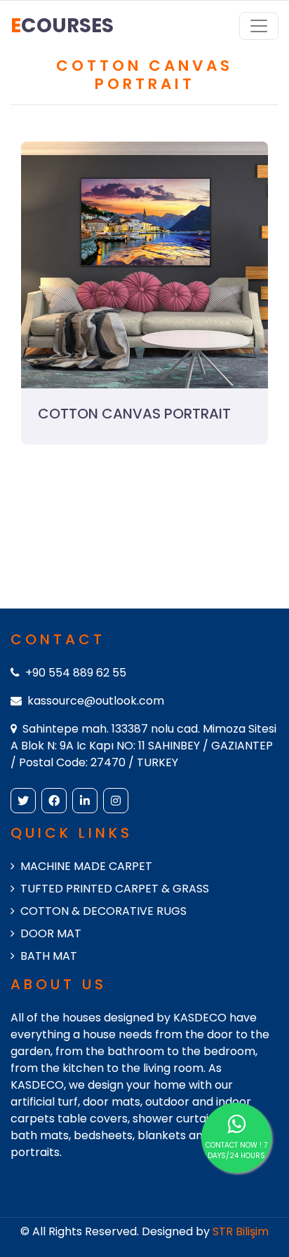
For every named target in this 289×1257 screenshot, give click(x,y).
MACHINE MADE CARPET (86, 866)
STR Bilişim (241, 1231)
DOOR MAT (50, 933)
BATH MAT (48, 956)
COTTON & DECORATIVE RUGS (103, 911)
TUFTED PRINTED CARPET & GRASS (114, 889)
